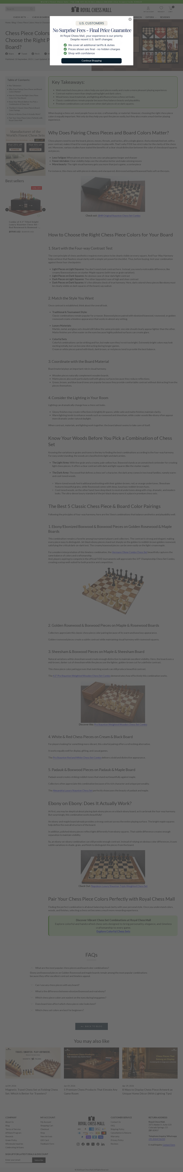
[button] (130, 19)
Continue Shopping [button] (92, 60)
